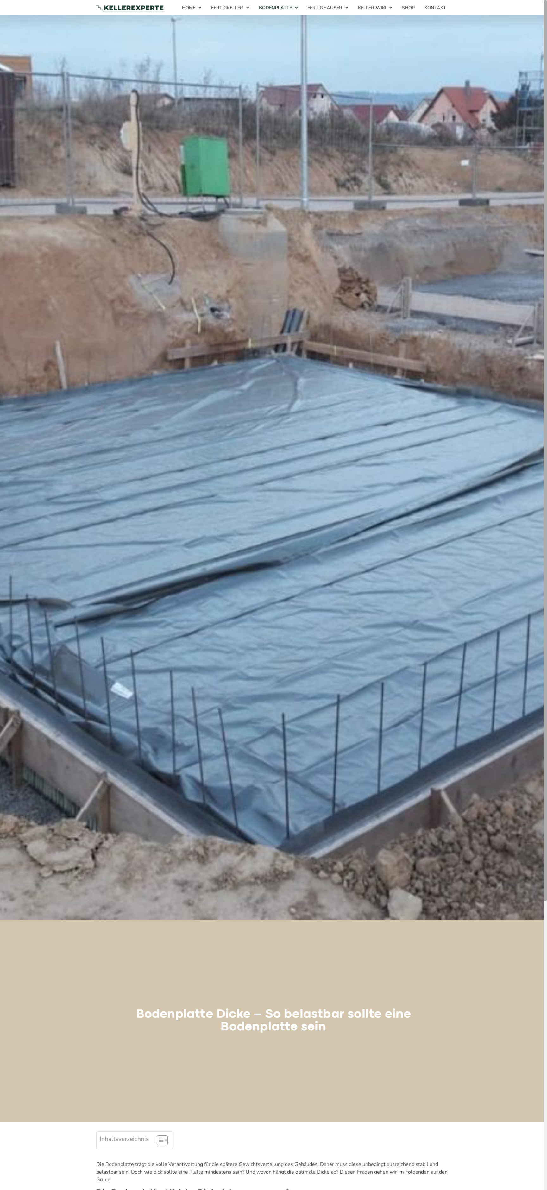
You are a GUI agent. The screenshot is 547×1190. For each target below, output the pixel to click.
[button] (191, 7)
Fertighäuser (324, 7)
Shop (408, 7)
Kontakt (435, 7)
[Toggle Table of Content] (159, 1140)
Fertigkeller (227, 7)
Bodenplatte (275, 7)
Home (188, 7)
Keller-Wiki (372, 7)
